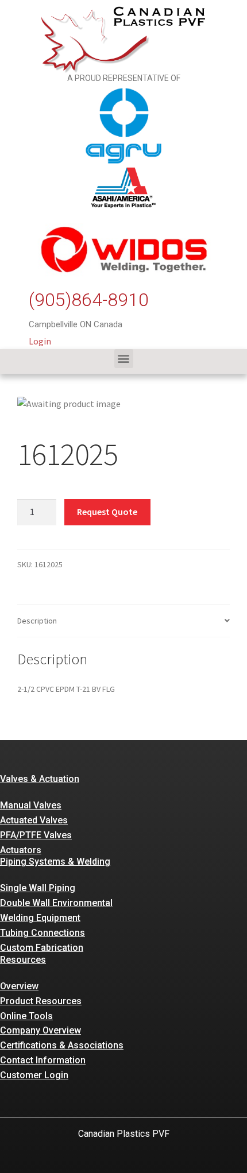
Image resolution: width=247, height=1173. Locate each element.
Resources (23, 959)
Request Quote (107, 511)
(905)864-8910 (89, 300)
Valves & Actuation (39, 778)
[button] (123, 358)
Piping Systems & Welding (55, 861)
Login (40, 341)
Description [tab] (37, 620)
